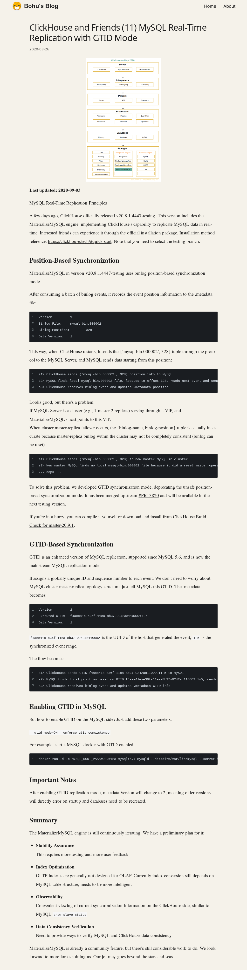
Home (210, 6)
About (229, 6)
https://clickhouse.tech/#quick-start (79, 241)
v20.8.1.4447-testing (135, 215)
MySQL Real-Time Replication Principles (68, 203)
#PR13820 (149, 495)
